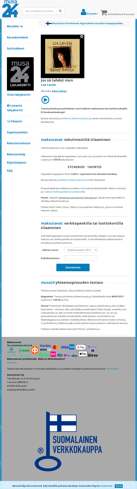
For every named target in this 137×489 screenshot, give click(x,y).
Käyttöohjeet (16, 162)
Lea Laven (48, 85)
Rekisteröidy (16, 154)
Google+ (8, 176)
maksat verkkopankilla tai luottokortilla (65, 191)
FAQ (10, 171)
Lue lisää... (12, 362)
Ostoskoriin (72, 267)
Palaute (16, 121)
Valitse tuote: (50, 250)
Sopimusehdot (17, 132)
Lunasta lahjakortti (15, 108)
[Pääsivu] (10, 9)
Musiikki (13, 26)
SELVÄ (119, 486)
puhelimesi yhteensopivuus (74, 118)
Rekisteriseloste (19, 143)
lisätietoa (106, 486)
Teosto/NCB (111, 368)
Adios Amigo (59, 91)
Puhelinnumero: (50, 258)
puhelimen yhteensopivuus (71, 179)
